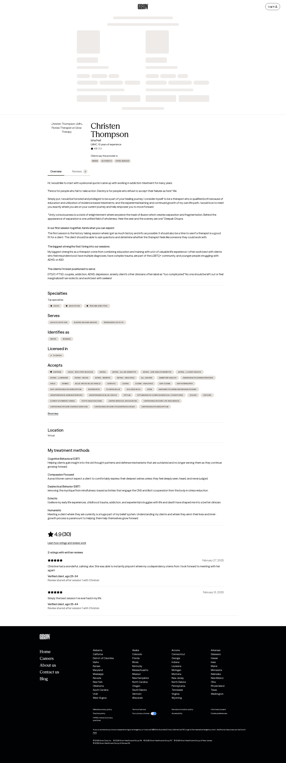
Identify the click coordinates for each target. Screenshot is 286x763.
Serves (54, 315)
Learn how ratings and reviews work (67, 543)
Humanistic (54, 510)
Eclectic (52, 498)
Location (55, 430)
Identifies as (58, 332)
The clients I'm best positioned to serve (71, 269)
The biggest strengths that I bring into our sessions (79, 246)
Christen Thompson (110, 130)
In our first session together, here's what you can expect (81, 228)
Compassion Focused (61, 474)
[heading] (59, 534)
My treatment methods (68, 450)
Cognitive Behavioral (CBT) (64, 458)
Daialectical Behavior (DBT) (64, 486)
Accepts (55, 365)
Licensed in (58, 348)
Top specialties (55, 299)
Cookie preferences (219, 713)
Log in (271, 6)
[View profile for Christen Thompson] (66, 141)
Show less (53, 413)
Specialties (57, 293)
